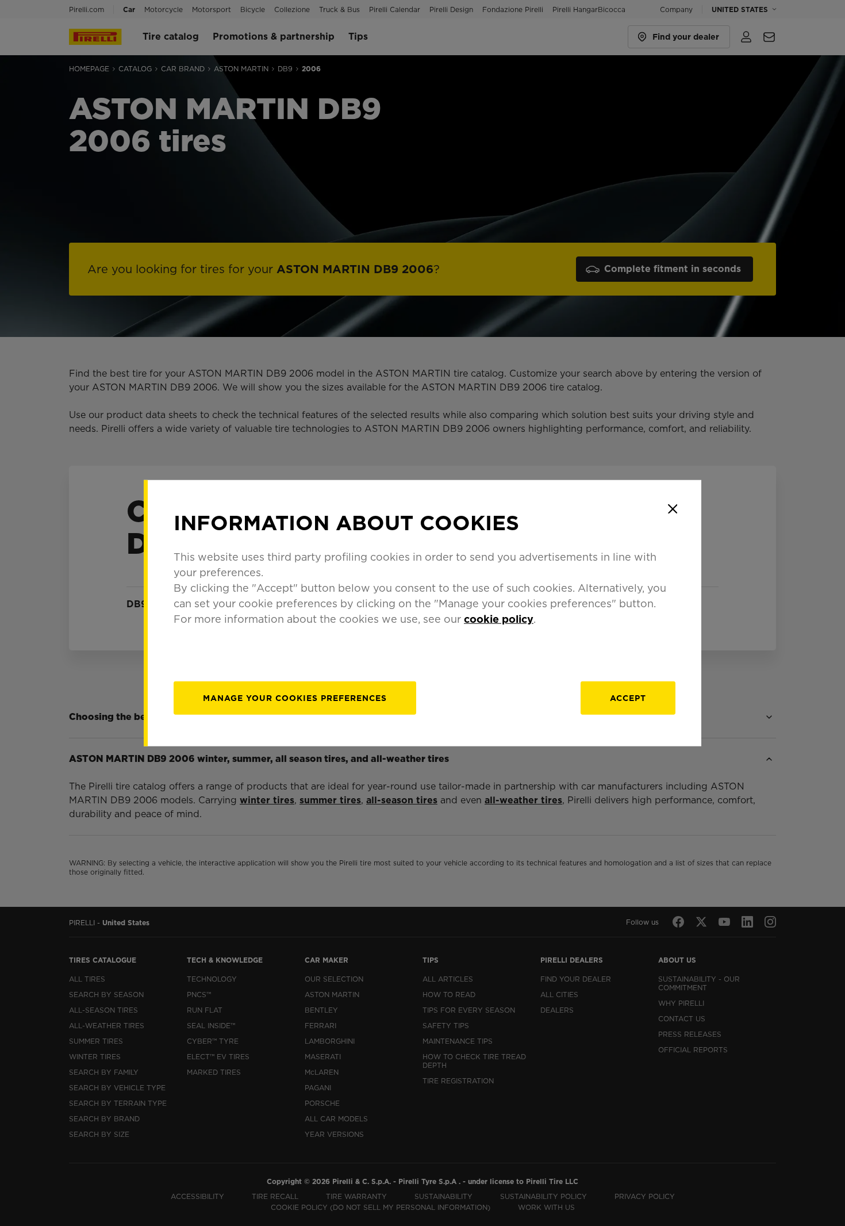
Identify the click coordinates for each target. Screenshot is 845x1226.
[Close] (672, 508)
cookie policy (498, 618)
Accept (628, 697)
